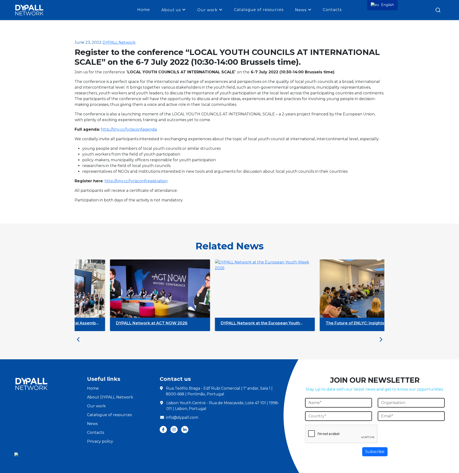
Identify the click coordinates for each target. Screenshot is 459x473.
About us (171, 10)
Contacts (332, 9)
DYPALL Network (119, 42)
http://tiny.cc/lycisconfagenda (129, 129)
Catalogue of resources (259, 9)
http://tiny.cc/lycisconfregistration (136, 181)
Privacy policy (100, 441)
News (300, 10)
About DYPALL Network (110, 397)
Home (143, 9)
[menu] (382, 5)
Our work (207, 10)
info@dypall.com (182, 417)
